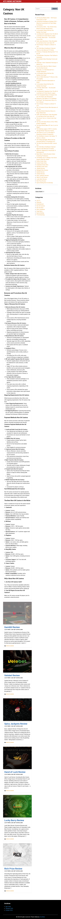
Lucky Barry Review (14, 820)
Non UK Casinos (10, 645)
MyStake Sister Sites (42, 166)
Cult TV (38, 200)
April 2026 (8, 906)
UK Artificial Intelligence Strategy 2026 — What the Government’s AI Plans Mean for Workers (47, 23)
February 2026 (9, 908)
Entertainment (40, 204)
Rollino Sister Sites (41, 161)
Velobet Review (12, 675)
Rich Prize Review (13, 868)
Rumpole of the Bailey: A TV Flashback (46, 98)
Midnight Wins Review (42, 170)
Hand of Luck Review (14, 772)
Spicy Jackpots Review (15, 723)
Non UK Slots (39, 207)
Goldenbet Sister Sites (42, 165)
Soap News (39, 211)
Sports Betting (40, 213)
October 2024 (9, 910)
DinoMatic (42, 917)
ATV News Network (12, 1)
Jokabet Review (40, 168)
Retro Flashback (40, 209)
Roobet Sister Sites (41, 163)
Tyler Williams (19, 629)
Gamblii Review (12, 627)
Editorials (38, 202)
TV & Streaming (40, 215)
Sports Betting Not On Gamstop (44, 182)
